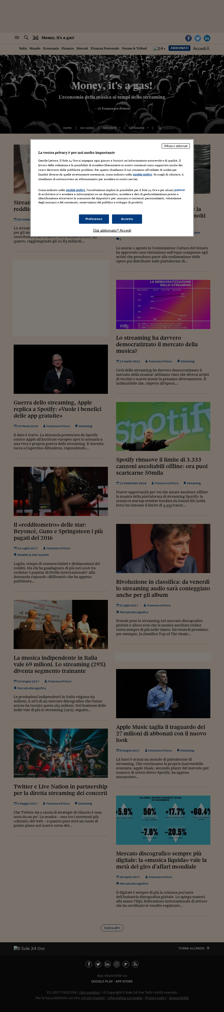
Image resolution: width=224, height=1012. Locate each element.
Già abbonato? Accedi (112, 230)
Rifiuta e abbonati (175, 146)
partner (179, 190)
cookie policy (142, 174)
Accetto (127, 218)
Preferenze (94, 218)
